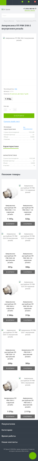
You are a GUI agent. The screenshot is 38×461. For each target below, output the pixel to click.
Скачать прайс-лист (12, 121)
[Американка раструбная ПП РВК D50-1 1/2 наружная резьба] (10, 193)
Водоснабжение (9, 21)
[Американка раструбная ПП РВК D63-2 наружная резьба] (10, 290)
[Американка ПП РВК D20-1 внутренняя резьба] (27, 338)
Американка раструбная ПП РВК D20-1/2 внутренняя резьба (10, 354)
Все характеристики (27, 128)
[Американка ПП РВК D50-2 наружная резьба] (10, 386)
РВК (16, 89)
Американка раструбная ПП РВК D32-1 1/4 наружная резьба (28, 210)
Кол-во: (6, 106)
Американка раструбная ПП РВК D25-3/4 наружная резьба (28, 306)
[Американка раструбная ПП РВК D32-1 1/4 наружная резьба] (27, 193)
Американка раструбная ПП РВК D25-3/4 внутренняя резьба (10, 258)
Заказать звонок (30, 10)
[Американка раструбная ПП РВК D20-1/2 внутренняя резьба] (10, 338)
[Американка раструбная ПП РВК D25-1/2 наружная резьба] (27, 242)
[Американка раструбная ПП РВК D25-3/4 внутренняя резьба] (10, 242)
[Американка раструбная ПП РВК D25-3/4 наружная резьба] (27, 290)
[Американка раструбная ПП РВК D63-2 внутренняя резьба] (27, 386)
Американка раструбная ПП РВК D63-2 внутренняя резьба (28, 402)
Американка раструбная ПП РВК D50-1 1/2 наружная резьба (10, 210)
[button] (16, 2)
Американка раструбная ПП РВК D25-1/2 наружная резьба (28, 258)
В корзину (19, 115)
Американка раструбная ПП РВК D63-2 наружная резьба (10, 306)
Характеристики (11, 146)
